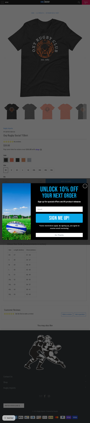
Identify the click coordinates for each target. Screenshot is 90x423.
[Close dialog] (85, 186)
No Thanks (59, 235)
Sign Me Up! (59, 218)
